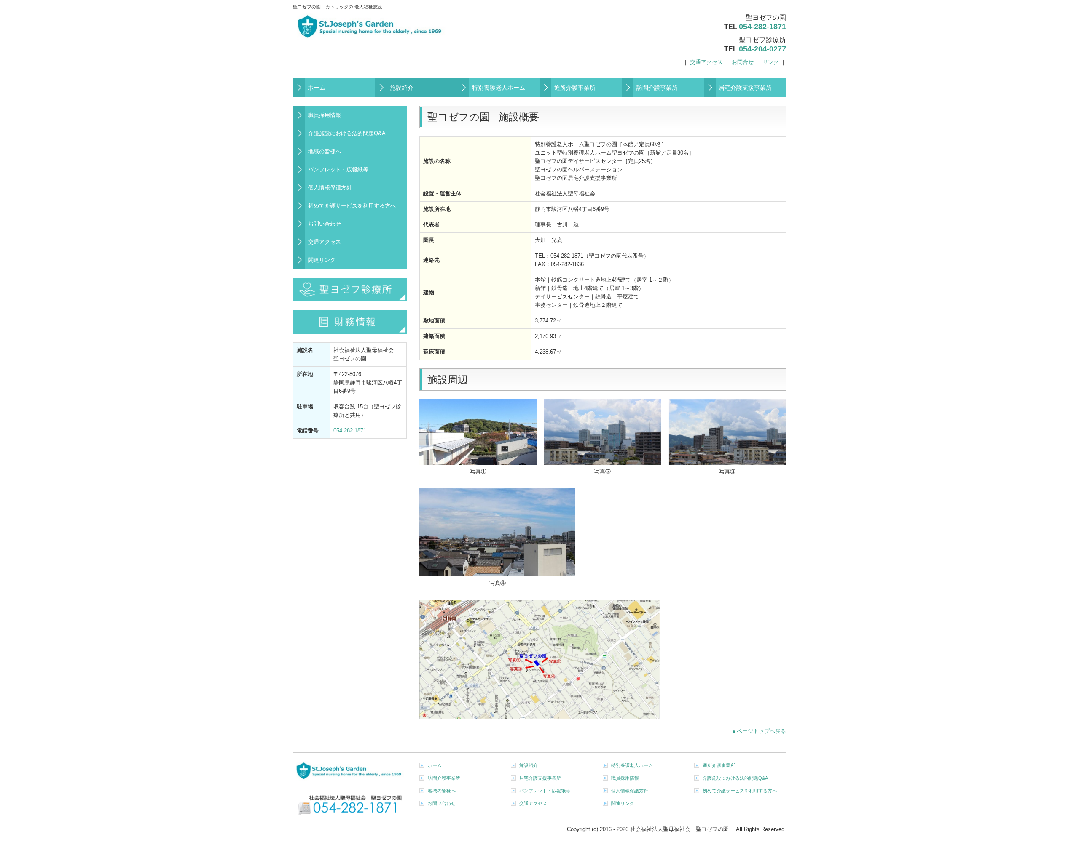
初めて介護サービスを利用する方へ (352, 206)
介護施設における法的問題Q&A (347, 133)
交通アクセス (706, 62)
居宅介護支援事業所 (745, 87)
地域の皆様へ (324, 151)
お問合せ (743, 62)
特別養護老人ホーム (498, 87)
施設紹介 (401, 87)
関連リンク (322, 260)
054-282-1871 (762, 26)
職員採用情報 (324, 115)
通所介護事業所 (575, 87)
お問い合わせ (324, 224)
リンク (770, 62)
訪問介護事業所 (657, 87)
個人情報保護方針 (330, 187)
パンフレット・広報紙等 (338, 169)
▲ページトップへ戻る (758, 731)
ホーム (316, 87)
